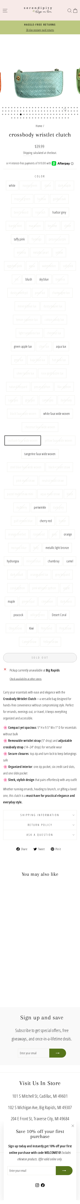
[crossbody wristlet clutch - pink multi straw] (6, 967)
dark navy (66, 400)
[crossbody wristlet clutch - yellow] (10, 942)
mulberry (21, 507)
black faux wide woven (23, 413)
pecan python (42, 386)
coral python (17, 587)
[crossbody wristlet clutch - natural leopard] (19, 956)
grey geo (30, 400)
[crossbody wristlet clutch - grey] (10, 974)
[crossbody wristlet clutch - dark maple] (19, 931)
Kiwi (31, 628)
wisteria (21, 252)
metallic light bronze (57, 547)
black (70, 493)
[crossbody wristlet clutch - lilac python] (27, 956)
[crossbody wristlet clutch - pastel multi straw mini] (15, 967)
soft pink (68, 265)
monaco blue (18, 547)
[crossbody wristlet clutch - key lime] (6, 938)
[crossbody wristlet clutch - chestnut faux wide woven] (6, 963)
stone (47, 185)
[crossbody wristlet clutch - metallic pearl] (6, 942)
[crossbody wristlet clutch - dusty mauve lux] (15, 949)
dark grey (58, 507)
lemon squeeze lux (27, 319)
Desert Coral (59, 614)
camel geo (48, 400)
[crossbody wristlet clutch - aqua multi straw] (19, 967)
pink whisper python (44, 587)
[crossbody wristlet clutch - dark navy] (19, 960)
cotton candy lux (54, 319)
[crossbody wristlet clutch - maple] (23, 981)
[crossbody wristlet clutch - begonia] (19, 946)
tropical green (22, 198)
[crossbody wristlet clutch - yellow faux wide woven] (15, 963)
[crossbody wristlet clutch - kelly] (23, 974)
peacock (18, 614)
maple (11, 601)
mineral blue (33, 561)
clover (67, 225)
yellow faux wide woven (58, 440)
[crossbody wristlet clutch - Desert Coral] (23, 985)
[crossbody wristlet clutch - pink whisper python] (15, 981)
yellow (59, 252)
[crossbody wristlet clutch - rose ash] (15, 935)
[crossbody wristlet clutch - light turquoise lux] (27, 949)
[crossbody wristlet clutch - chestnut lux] (6, 953)
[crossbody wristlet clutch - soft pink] (27, 942)
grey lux (18, 359)
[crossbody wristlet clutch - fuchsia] (27, 931)
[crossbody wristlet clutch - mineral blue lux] (10, 949)
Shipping (27, 153)
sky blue (44, 279)
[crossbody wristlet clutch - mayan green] (10, 931)
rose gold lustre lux (52, 373)
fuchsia (41, 198)
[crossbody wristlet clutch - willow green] (19, 985)
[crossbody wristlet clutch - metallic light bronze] (27, 974)
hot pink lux (59, 359)
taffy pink (19, 239)
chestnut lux (54, 333)
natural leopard (18, 386)
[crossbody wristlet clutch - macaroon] (27, 935)
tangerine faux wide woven (40, 453)
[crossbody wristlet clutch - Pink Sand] (13, 988)
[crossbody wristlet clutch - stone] (15, 931)
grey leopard (62, 574)
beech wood (21, 212)
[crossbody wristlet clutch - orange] (15, 974)
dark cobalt (16, 574)
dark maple (64, 185)
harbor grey (59, 212)
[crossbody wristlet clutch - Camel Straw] (21, 988)
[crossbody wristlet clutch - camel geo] (15, 960)
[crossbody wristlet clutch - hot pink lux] (6, 956)
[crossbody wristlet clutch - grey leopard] (6, 981)
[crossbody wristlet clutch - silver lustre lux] (10, 956)
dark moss (66, 601)
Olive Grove (15, 628)
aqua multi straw (50, 493)
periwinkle (40, 507)
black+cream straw (59, 467)
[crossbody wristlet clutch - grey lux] (23, 953)
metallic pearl (41, 252)
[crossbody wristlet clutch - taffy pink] (15, 938)
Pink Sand (46, 628)
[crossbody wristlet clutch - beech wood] (10, 935)
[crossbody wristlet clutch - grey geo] (10, 960)
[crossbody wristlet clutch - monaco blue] (19, 974)
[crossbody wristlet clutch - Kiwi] (8, 988)
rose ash (40, 212)
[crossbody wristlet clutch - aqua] (19, 942)
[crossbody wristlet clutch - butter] (23, 970)
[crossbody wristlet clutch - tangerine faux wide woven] (19, 963)
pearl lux (40, 292)
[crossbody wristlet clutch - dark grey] (10, 970)
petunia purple (57, 239)
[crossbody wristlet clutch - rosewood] (6, 974)
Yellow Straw (50, 641)
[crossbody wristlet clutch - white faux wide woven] (27, 960)
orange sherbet (17, 534)
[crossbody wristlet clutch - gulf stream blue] (15, 970)
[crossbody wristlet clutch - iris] (6, 946)
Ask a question (40, 835)
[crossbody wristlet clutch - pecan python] (23, 956)
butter (62, 520)
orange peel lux (39, 574)
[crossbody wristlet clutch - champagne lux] (6, 949)
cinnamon (47, 601)
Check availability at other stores (26, 679)
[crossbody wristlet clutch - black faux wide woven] (23, 960)
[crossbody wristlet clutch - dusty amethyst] (23, 946)
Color (40, 176)
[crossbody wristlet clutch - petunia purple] (23, 938)
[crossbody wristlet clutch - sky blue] (15, 946)
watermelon (49, 265)
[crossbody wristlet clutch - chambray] (15, 977)
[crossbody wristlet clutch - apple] (19, 981)
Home (39, 126)
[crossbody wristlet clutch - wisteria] (27, 938)
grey (54, 534)
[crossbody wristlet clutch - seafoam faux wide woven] (10, 963)
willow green (37, 614)
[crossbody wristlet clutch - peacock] (15, 985)
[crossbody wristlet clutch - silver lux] (15, 953)
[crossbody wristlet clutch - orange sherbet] (27, 970)
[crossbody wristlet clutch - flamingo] (19, 938)
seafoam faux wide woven (23, 440)
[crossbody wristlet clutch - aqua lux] (19, 953)
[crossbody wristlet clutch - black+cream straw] (27, 963)
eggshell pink (14, 265)
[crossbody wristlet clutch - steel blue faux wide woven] (23, 963)
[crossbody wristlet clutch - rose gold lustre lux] (15, 956)
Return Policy (40, 825)
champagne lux (61, 292)
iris (16, 279)
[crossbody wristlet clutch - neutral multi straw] (10, 967)
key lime (52, 225)
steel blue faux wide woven (25, 467)
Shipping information (39, 815)
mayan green (30, 185)
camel (69, 561)
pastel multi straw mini (20, 493)
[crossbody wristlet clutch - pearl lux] (27, 946)
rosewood (39, 534)
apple (66, 587)
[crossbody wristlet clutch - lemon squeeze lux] (19, 949)
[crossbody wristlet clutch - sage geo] (6, 960)
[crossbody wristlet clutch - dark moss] (10, 985)
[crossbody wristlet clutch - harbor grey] (19, 935)
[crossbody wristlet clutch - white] (6, 931)
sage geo (13, 400)
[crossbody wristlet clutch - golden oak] (6, 935)
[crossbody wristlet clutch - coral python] (10, 981)
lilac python (64, 386)
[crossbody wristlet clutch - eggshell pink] (15, 942)
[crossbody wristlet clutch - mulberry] (27, 967)
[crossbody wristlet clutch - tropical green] (23, 931)
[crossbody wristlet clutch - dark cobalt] (23, 977)
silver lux (44, 346)
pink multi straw (25, 480)
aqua (32, 265)
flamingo (37, 239)
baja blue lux (37, 359)
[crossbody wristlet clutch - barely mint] (23, 935)
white (12, 185)
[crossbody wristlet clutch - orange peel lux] (27, 977)
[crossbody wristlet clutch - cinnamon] (6, 985)
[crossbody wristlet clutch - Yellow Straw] (25, 988)
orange (68, 534)
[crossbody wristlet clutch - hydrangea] (6, 977)
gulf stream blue (23, 520)
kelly (36, 547)
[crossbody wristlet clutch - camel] (19, 977)
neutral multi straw (53, 480)
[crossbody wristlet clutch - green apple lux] (10, 953)
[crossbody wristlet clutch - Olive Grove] (27, 985)
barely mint (15, 225)
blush (28, 279)
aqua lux (61, 346)
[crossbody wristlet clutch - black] (23, 967)
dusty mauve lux (53, 306)
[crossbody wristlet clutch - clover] (10, 938)
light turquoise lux (29, 333)
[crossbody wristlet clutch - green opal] (27, 981)
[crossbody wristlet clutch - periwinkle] (6, 970)
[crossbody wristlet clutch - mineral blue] (10, 977)
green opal (28, 601)
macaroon (35, 225)
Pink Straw (65, 628)
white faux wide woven (56, 413)
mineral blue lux (27, 306)
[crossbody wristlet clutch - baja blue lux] (27, 953)
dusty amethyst (19, 292)
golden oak (59, 198)
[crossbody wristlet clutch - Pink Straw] (17, 988)
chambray (53, 561)
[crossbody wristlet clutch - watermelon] (23, 942)
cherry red (46, 520)
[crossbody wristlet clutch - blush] (10, 946)
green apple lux (23, 346)
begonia (60, 279)
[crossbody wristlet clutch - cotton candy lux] (23, 949)
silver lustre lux (25, 373)
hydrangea (13, 561)
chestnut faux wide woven (40, 427)
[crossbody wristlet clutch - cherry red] (19, 970)
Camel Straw (29, 641)
